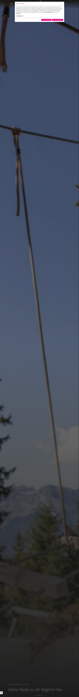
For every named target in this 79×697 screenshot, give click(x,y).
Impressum (18, 13)
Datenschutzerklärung (48, 12)
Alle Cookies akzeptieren (58, 19)
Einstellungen (19, 16)
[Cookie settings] (1, 693)
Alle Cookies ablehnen (46, 19)
